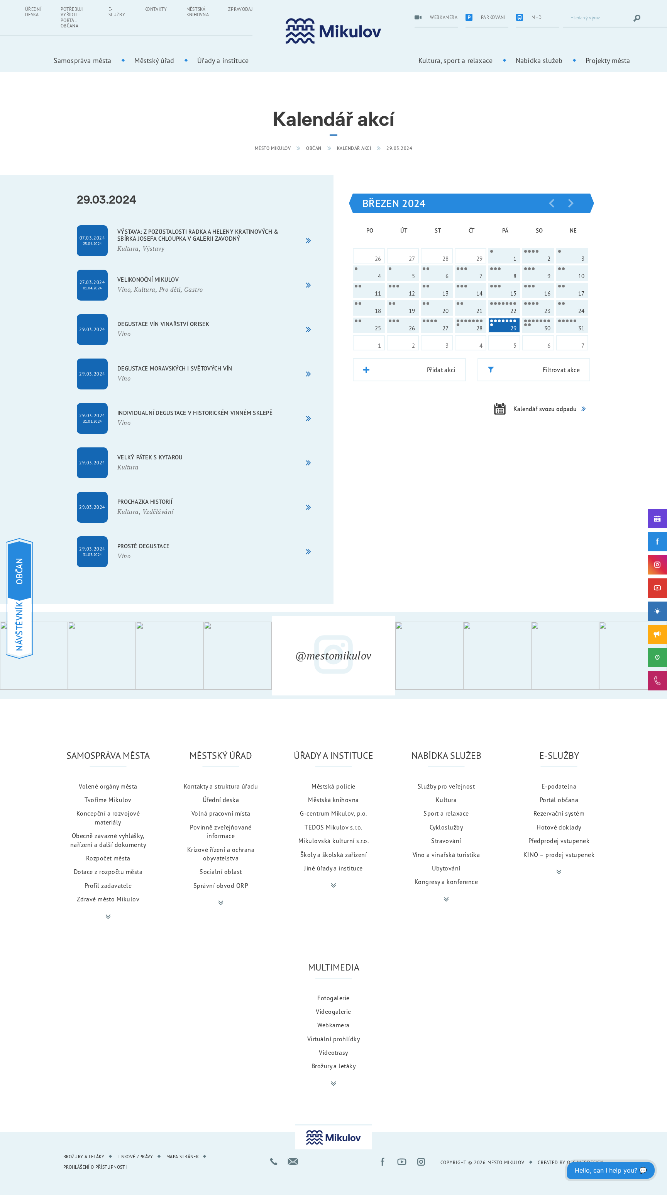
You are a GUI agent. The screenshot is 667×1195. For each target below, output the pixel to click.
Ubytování (446, 868)
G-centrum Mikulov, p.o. (333, 813)
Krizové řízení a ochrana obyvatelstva (221, 854)
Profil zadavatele (108, 885)
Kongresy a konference (446, 882)
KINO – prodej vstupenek (558, 854)
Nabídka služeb (539, 60)
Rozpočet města (108, 858)
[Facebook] (657, 541)
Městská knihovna (197, 11)
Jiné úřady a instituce (333, 868)
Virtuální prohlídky (333, 1039)
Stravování (446, 841)
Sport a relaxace (446, 813)
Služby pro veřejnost (446, 786)
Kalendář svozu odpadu (545, 409)
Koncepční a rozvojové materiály (108, 817)
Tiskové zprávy (135, 1156)
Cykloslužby (446, 827)
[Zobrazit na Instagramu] (34, 656)
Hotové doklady (559, 827)
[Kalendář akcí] (657, 518)
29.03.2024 (399, 148)
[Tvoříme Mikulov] (657, 611)
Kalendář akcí (354, 148)
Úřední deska (33, 11)
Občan (314, 148)
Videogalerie (333, 1011)
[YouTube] (657, 588)
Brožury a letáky (333, 1066)
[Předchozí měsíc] (551, 203)
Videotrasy (333, 1052)
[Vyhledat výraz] (637, 18)
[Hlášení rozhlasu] (657, 634)
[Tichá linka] (657, 680)
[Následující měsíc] (571, 203)
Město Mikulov (273, 148)
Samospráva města (83, 60)
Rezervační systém (558, 813)
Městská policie (333, 786)
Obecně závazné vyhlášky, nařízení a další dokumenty (108, 840)
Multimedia (333, 967)
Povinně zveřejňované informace (221, 831)
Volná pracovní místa (221, 813)
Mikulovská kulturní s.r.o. (333, 841)
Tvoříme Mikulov (108, 800)
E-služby (116, 11)
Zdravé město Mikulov (108, 899)
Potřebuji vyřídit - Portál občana (72, 17)
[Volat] (273, 1161)
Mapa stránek (182, 1156)
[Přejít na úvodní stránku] (333, 31)
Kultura (446, 800)
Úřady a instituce (223, 60)
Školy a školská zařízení (333, 854)
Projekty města (608, 60)
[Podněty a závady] (657, 657)
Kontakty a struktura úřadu (221, 786)
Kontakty (155, 9)
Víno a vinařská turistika (446, 854)
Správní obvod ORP (220, 885)
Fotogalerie (333, 998)
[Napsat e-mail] (293, 1161)
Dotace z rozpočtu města (108, 871)
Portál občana (559, 800)
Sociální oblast (221, 871)
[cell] (504, 255)
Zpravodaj (240, 9)
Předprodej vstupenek (559, 841)
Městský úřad (154, 60)
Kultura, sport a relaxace (455, 60)
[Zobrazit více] (108, 916)
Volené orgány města (108, 786)
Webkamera (333, 1025)
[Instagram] (657, 565)
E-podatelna (559, 786)
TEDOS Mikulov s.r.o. (333, 827)
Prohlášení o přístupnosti (95, 1167)
